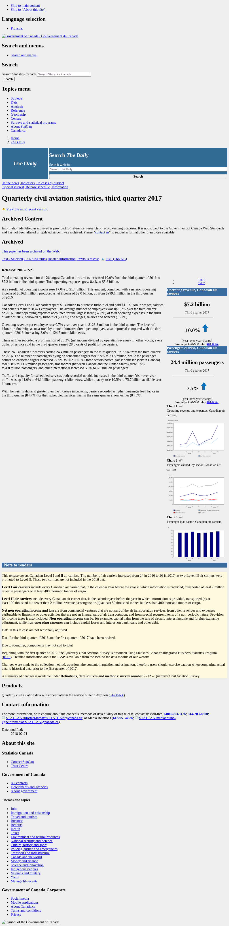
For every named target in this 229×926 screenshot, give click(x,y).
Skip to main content (25, 5)
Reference (18, 110)
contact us (102, 232)
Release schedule (37, 187)
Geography (19, 114)
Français (17, 28)
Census (16, 118)
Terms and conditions (26, 910)
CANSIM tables (35, 259)
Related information (62, 259)
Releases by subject (50, 183)
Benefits (16, 825)
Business (17, 821)
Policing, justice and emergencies (34, 849)
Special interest (13, 187)
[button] (23, 55)
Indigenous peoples (24, 869)
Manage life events (24, 881)
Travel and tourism (24, 817)
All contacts (19, 783)
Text (12, 259)
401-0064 (212, 344)
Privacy (16, 914)
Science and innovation (27, 865)
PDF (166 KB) (116, 259)
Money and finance (24, 861)
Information (59, 187)
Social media (20, 898)
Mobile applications (24, 902)
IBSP (7, 657)
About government (24, 791)
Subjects (17, 98)
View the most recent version (26, 209)
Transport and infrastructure (30, 853)
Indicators (27, 183)
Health (15, 829)
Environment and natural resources (35, 837)
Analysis (17, 106)
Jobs (14, 809)
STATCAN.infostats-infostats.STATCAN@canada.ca (44, 718)
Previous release (87, 259)
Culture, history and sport (29, 845)
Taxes (15, 833)
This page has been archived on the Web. (31, 251)
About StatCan (21, 126)
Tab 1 (201, 280)
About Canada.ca (23, 906)
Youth (15, 877)
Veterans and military (25, 873)
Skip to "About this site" (28, 9)
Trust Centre (19, 766)
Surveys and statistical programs (33, 122)
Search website (59, 165)
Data (14, 102)
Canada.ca (18, 130)
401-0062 (212, 402)
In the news (10, 183)
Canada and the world (26, 857)
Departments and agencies (29, 787)
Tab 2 (201, 283)
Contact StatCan (22, 762)
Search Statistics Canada (19, 74)
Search (138, 176)
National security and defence (32, 841)
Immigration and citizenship (30, 813)
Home (15, 138)
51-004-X (117, 695)
